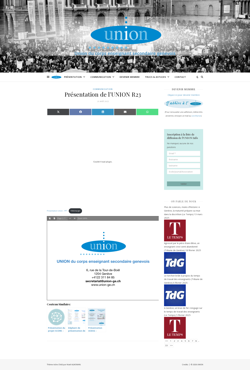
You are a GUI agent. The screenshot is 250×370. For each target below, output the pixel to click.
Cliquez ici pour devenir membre (184, 94)
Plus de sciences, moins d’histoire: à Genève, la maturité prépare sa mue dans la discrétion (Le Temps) (182, 211)
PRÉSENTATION (73, 76)
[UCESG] (125, 33)
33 (166, 345)
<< (166, 340)
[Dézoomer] (70, 218)
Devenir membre (130, 76)
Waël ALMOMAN (74, 364)
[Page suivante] (54, 218)
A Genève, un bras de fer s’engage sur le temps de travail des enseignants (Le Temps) (183, 311)
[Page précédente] (50, 218)
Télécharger (75, 211)
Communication (100, 76)
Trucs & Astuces (155, 76)
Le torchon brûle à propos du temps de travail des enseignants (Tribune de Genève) (183, 279)
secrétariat (196, 116)
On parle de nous (183, 201)
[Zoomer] (74, 218)
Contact (180, 76)
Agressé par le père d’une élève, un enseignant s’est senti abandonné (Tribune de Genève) (182, 247)
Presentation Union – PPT (57, 211)
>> (171, 345)
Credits (185, 364)
